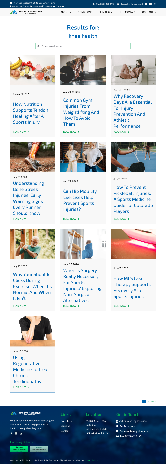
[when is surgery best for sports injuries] (83, 230)
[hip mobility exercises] (83, 143)
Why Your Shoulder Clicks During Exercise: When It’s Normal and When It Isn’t (32, 286)
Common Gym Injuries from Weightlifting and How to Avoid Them (81, 112)
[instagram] (16, 433)
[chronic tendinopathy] (32, 317)
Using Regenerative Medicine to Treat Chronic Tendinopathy (31, 369)
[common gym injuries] (83, 56)
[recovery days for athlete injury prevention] (133, 56)
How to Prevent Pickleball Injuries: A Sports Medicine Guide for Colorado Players (133, 199)
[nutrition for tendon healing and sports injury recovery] (32, 56)
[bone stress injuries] (32, 143)
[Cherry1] (19, 446)
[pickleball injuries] (133, 143)
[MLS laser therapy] (133, 230)
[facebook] (11, 433)
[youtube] (21, 433)
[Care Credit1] (39, 446)
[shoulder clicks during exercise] (32, 230)
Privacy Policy (91, 460)
